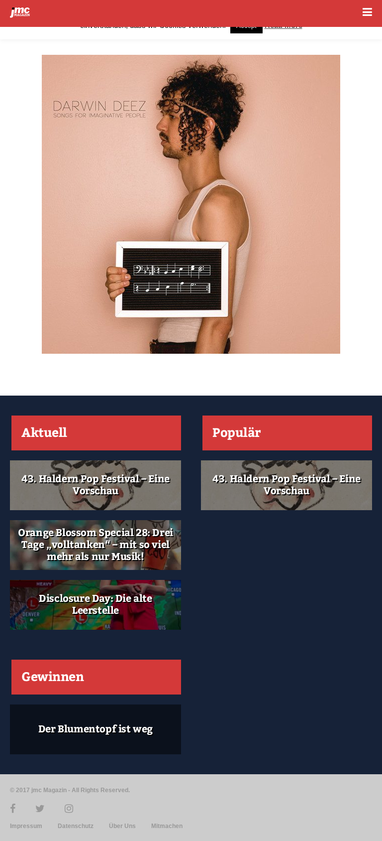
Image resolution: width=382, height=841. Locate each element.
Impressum (26, 826)
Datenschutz (76, 826)
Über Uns (122, 826)
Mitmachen (167, 826)
